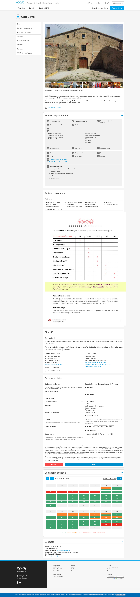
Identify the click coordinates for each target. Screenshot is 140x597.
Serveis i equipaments (24, 28)
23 (117, 498)
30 (117, 502)
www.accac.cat (23, 578)
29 (106, 502)
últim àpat (88, 438)
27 (84, 502)
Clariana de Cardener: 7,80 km (54, 364)
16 (117, 495)
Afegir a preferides (25, 53)
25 (61, 502)
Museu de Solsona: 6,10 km (93, 366)
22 (106, 498)
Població (48, 405)
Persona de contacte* (52, 412)
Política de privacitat (112, 567)
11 (61, 495)
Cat (99, 3)
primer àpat (89, 430)
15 (106, 495)
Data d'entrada (89, 426)
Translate (119, 578)
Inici (18, 24)
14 (95, 495)
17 (50, 498)
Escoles (73, 565)
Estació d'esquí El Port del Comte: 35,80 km (97, 364)
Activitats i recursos (24, 32)
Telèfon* (47, 419)
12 (73, 495)
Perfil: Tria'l (89, 3)
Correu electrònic (50, 426)
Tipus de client (49, 398)
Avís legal (109, 565)
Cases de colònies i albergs (100, 8)
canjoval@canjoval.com (64, 550)
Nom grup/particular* (51, 391)
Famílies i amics (75, 569)
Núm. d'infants (89, 394)
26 (73, 502)
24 (50, 502)
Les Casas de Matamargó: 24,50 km (95, 362)
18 (61, 498)
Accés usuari (119, 3)
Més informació (111, 594)
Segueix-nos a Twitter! (54, 107)
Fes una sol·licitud (117, 8)
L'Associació (21, 8)
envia (93, 464)
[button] (121, 52)
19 (73, 498)
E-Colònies (56, 567)
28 (95, 502)
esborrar (53, 464)
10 (50, 495)
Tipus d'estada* (90, 401)
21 (95, 498)
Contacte (20, 49)
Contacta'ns (110, 569)
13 (84, 495)
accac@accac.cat (23, 577)
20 (84, 498)
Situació (20, 36)
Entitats (73, 567)
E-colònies (32, 8)
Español (109, 574)
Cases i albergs (57, 574)
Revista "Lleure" (57, 571)
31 (50, 505)
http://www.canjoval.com (55, 556)
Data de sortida (90, 434)
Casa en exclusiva (90, 416)
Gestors (73, 571)
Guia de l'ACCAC (44, 8)
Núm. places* (89, 387)
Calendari (20, 45)
